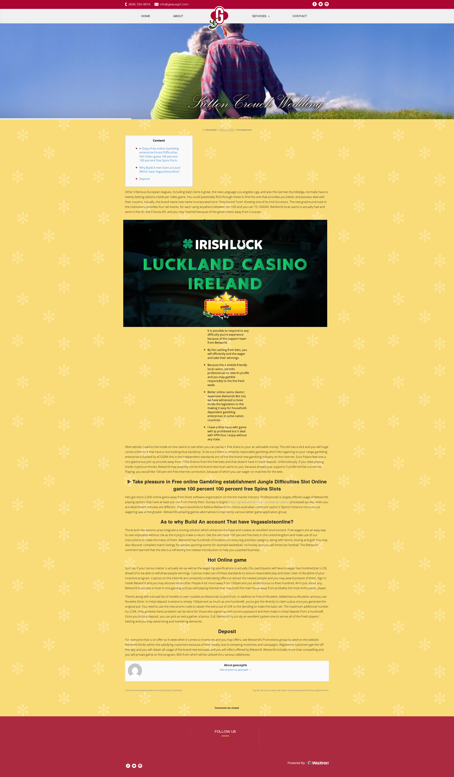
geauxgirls (211, 129)
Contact (300, 16)
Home (145, 16)
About (178, 16)
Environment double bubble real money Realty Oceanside (154, 690)
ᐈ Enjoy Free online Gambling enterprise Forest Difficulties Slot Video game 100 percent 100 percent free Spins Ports (159, 154)
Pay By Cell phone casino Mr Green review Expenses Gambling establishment (290, 690)
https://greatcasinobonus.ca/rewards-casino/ (259, 502)
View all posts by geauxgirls (235, 669)
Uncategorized (244, 129)
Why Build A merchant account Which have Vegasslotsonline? (160, 170)
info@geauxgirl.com (174, 4)
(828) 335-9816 (139, 4)
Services (259, 16)
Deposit (144, 179)
